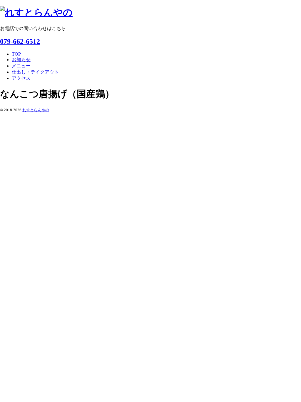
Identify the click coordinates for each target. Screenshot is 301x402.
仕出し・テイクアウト (35, 71)
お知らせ (21, 59)
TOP (16, 54)
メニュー (21, 65)
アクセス (21, 78)
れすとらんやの (35, 110)
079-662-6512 (20, 41)
